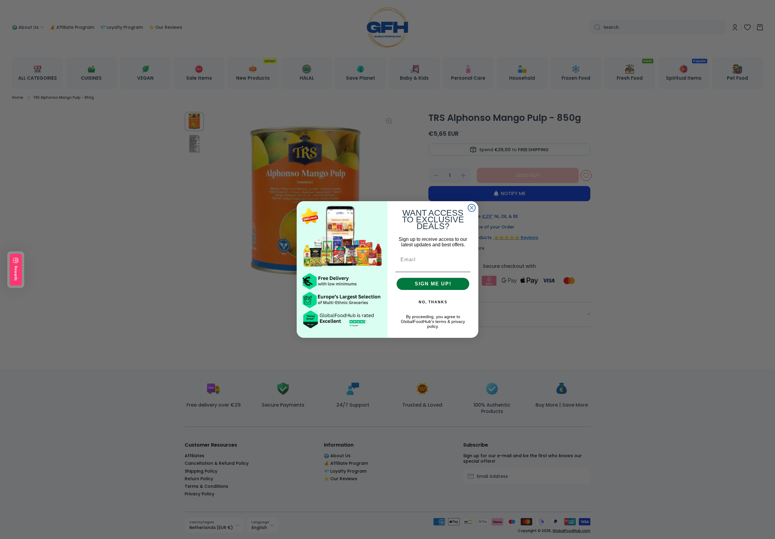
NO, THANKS (433, 302)
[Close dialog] (471, 207)
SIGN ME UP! (433, 283)
